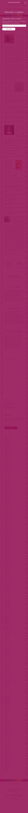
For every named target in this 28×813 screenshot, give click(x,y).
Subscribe (9, 29)
